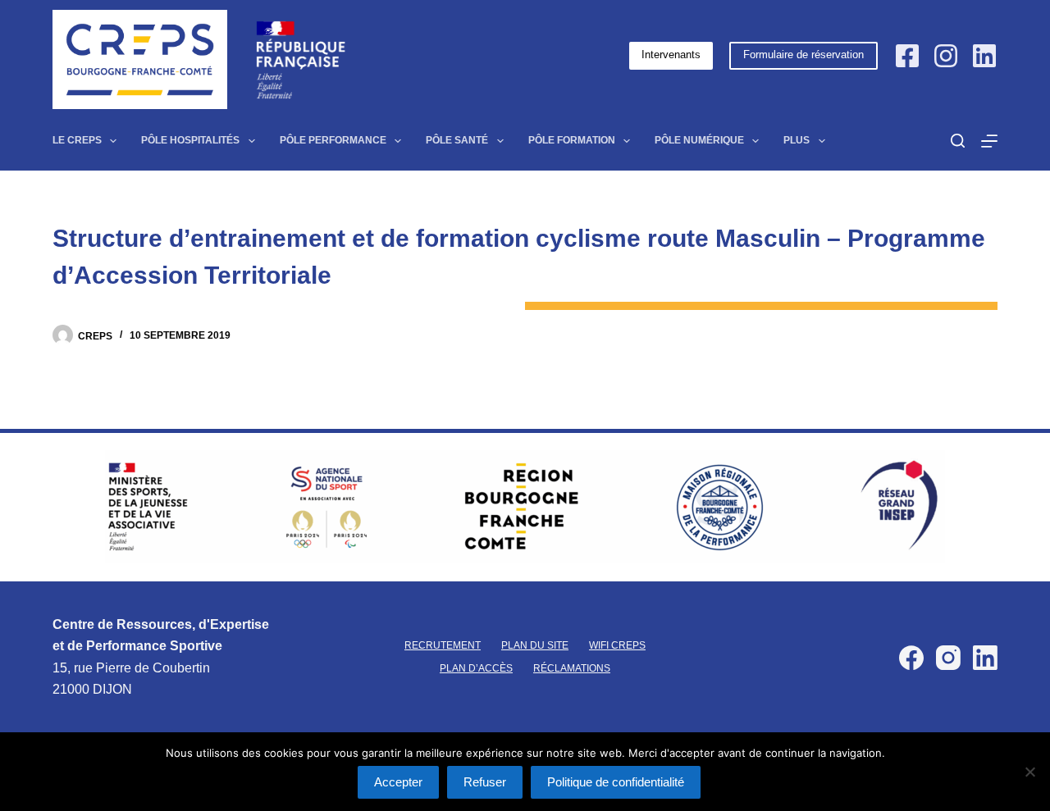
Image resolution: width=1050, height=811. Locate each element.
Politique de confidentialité (615, 782)
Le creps (77, 140)
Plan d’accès (476, 668)
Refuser (484, 782)
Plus (796, 140)
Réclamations (571, 668)
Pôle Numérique (699, 140)
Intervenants (671, 54)
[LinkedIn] (984, 56)
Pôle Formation (571, 140)
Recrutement (442, 645)
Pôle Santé (457, 140)
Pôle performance (333, 140)
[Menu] (989, 141)
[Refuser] (1029, 771)
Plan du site (534, 645)
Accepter (398, 782)
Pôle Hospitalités (190, 140)
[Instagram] (946, 56)
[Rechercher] (958, 141)
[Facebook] (907, 56)
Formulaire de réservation (803, 54)
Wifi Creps (617, 645)
